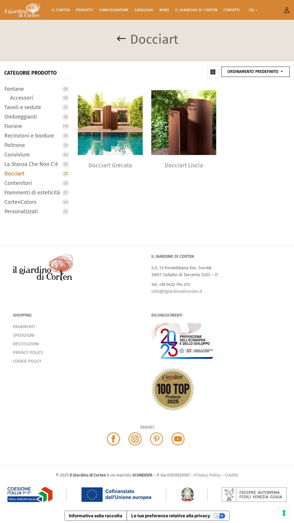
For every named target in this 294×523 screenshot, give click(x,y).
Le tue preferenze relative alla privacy (170, 515)
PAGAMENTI (24, 326)
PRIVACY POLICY (28, 352)
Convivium (17, 154)
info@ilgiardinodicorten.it (176, 291)
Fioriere (13, 126)
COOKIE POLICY (27, 361)
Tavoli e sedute (22, 107)
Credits (231, 475)
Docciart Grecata (110, 165)
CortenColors (20, 202)
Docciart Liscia (184, 165)
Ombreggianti (20, 116)
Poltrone (14, 145)
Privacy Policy (207, 475)
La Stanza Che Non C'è (31, 164)
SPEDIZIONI (23, 335)
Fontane (14, 89)
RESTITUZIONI (26, 343)
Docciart (14, 173)
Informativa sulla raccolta (95, 515)
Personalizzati (21, 211)
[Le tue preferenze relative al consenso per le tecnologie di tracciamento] (283, 512)
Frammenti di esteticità (32, 192)
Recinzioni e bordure (29, 135)
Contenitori (18, 183)
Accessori (21, 97)
